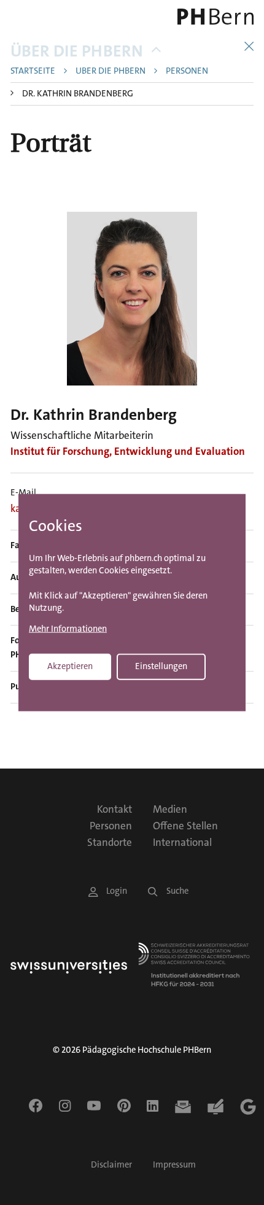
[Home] (206, 17)
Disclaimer (111, 1165)
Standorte (109, 842)
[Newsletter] (183, 1107)
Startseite (32, 71)
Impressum (174, 1165)
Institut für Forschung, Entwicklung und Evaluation (127, 451)
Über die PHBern (76, 51)
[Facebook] (35, 1105)
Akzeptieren (70, 666)
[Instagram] (65, 1105)
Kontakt (114, 809)
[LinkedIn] (152, 1105)
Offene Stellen (185, 825)
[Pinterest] (124, 1105)
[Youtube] (94, 1105)
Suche (177, 891)
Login (116, 891)
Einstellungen (161, 666)
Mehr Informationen (68, 629)
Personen (187, 71)
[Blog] (215, 1107)
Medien (170, 809)
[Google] (248, 1107)
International (182, 842)
